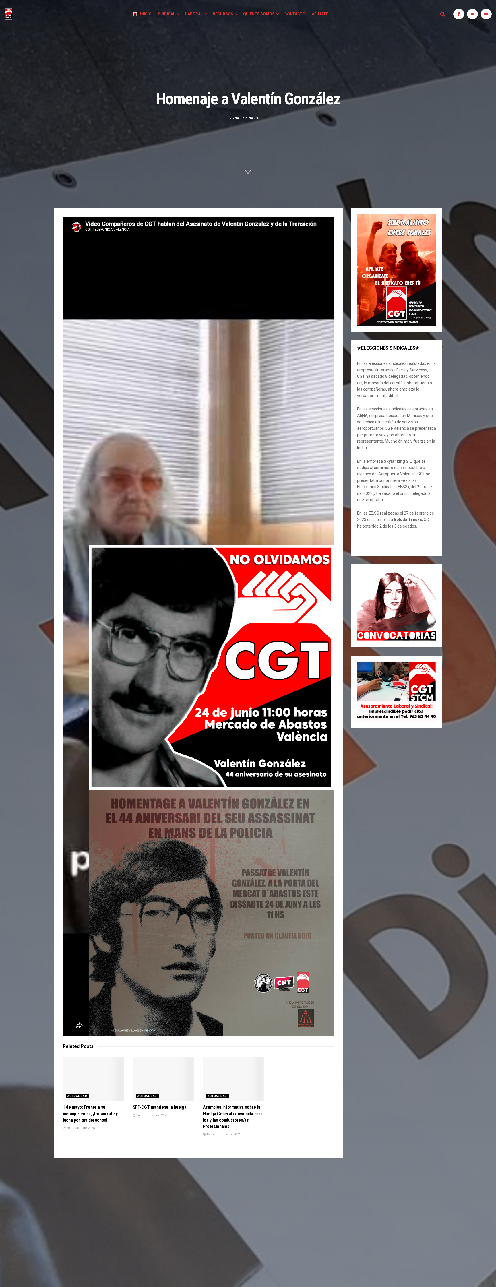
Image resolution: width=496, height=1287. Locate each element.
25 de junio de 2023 (246, 118)
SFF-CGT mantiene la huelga (160, 1107)
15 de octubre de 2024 (223, 1134)
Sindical (166, 14)
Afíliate (320, 14)
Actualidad (77, 1096)
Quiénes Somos (259, 14)
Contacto (294, 14)
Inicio (146, 14)
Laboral (194, 14)
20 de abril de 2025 (80, 1128)
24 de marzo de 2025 (151, 1115)
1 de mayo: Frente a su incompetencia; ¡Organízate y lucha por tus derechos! (90, 1113)
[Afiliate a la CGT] (396, 270)
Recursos (223, 14)
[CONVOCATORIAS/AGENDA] (396, 605)
